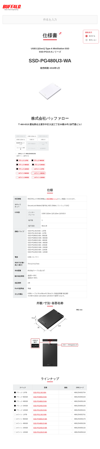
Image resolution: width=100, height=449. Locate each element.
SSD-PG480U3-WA (40, 423)
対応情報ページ (51, 199)
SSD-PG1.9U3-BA (39, 392)
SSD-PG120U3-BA (40, 410)
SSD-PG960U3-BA (40, 397)
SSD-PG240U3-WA (40, 427)
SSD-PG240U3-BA (40, 405)
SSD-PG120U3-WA (40, 432)
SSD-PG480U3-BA (40, 401)
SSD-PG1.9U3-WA (39, 414)
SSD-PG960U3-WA (40, 419)
